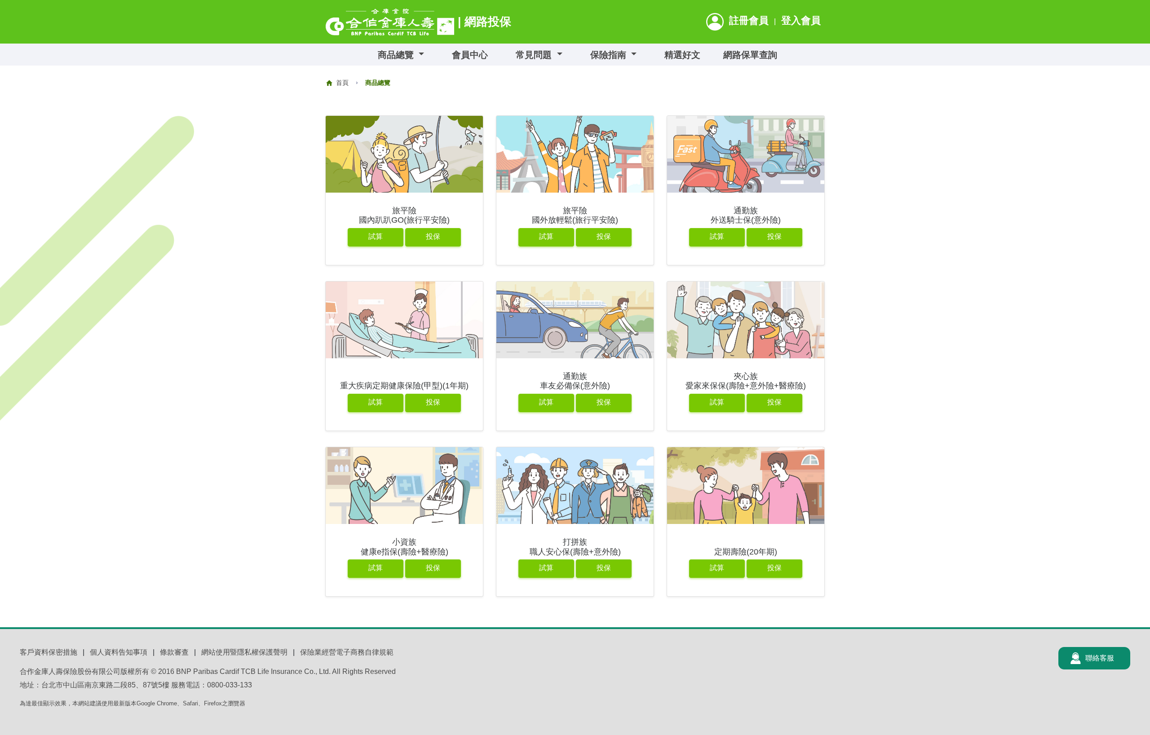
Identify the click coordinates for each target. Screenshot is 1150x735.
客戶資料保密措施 (48, 652)
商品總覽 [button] (397, 55)
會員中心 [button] (470, 55)
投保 (433, 236)
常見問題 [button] (535, 55)
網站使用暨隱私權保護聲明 (244, 652)
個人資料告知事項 (118, 652)
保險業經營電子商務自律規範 (347, 652)
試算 (375, 236)
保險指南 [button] (609, 55)
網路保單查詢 (750, 55)
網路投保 (487, 21)
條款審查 (174, 652)
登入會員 (801, 20)
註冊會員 (749, 20)
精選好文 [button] (682, 55)
